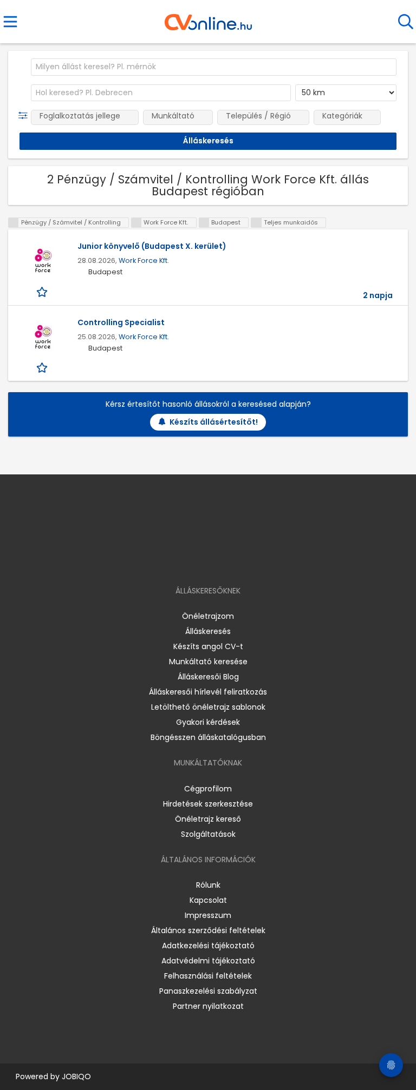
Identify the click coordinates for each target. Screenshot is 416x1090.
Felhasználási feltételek (208, 975)
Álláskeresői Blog (208, 676)
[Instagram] (201, 559)
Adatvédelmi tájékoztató (208, 960)
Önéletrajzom (208, 616)
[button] (25, 116)
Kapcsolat (208, 900)
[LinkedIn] (219, 559)
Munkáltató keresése (208, 661)
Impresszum (208, 915)
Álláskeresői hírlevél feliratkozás (208, 691)
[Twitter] (235, 559)
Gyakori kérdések (208, 722)
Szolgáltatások (208, 834)
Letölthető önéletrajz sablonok (208, 707)
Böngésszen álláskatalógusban (208, 737)
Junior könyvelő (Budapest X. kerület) (151, 246)
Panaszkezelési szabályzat (208, 991)
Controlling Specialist (121, 322)
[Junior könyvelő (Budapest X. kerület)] (43, 261)
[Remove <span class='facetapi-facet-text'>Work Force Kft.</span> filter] (136, 222)
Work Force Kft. (144, 260)
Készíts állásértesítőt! (214, 422)
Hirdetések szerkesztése (208, 803)
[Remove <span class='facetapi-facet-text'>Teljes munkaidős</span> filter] (256, 222)
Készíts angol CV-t (208, 646)
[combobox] (213, 67)
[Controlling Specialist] (43, 337)
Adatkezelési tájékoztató (208, 945)
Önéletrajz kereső (208, 819)
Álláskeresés (208, 631)
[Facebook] (183, 559)
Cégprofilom (208, 788)
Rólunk (208, 885)
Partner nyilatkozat (208, 1006)
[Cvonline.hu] (208, 18)
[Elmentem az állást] (43, 291)
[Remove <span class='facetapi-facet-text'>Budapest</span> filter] (204, 222)
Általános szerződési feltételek (208, 930)
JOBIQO (76, 1076)
